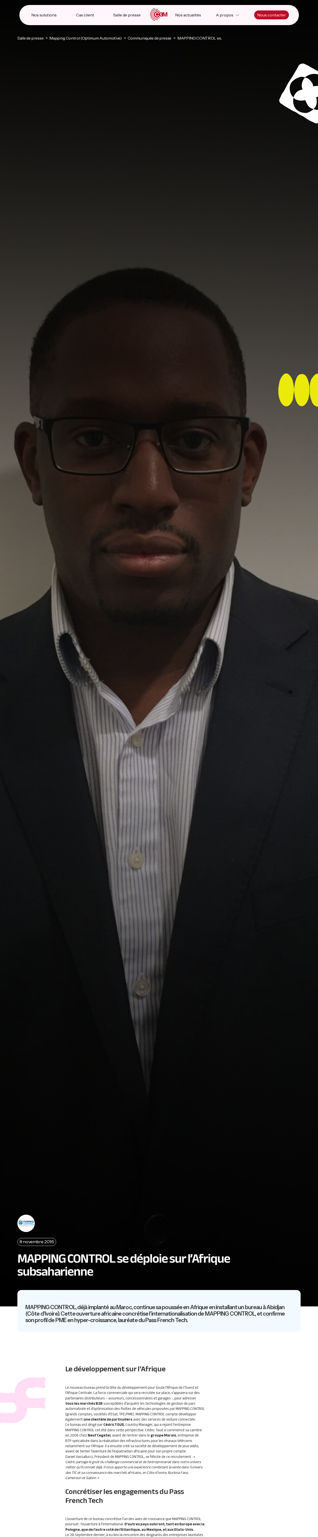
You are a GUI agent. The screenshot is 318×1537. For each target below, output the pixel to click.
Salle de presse (127, 14)
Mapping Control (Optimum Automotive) (85, 38)
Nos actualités (188, 14)
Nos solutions (44, 14)
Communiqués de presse (149, 38)
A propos (224, 14)
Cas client (85, 14)
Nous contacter (271, 14)
